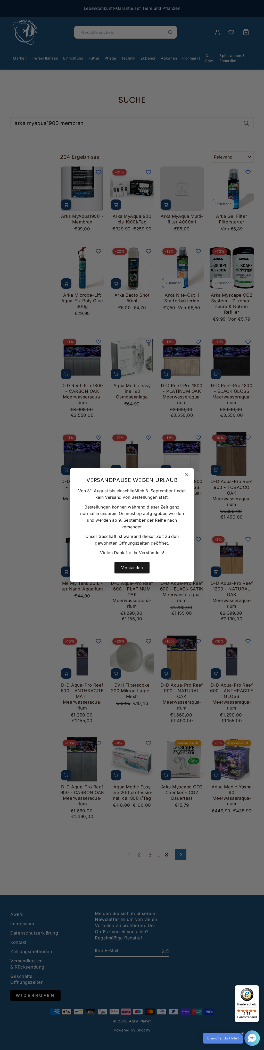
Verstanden (132, 567)
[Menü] (256, 988)
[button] (231, 1038)
